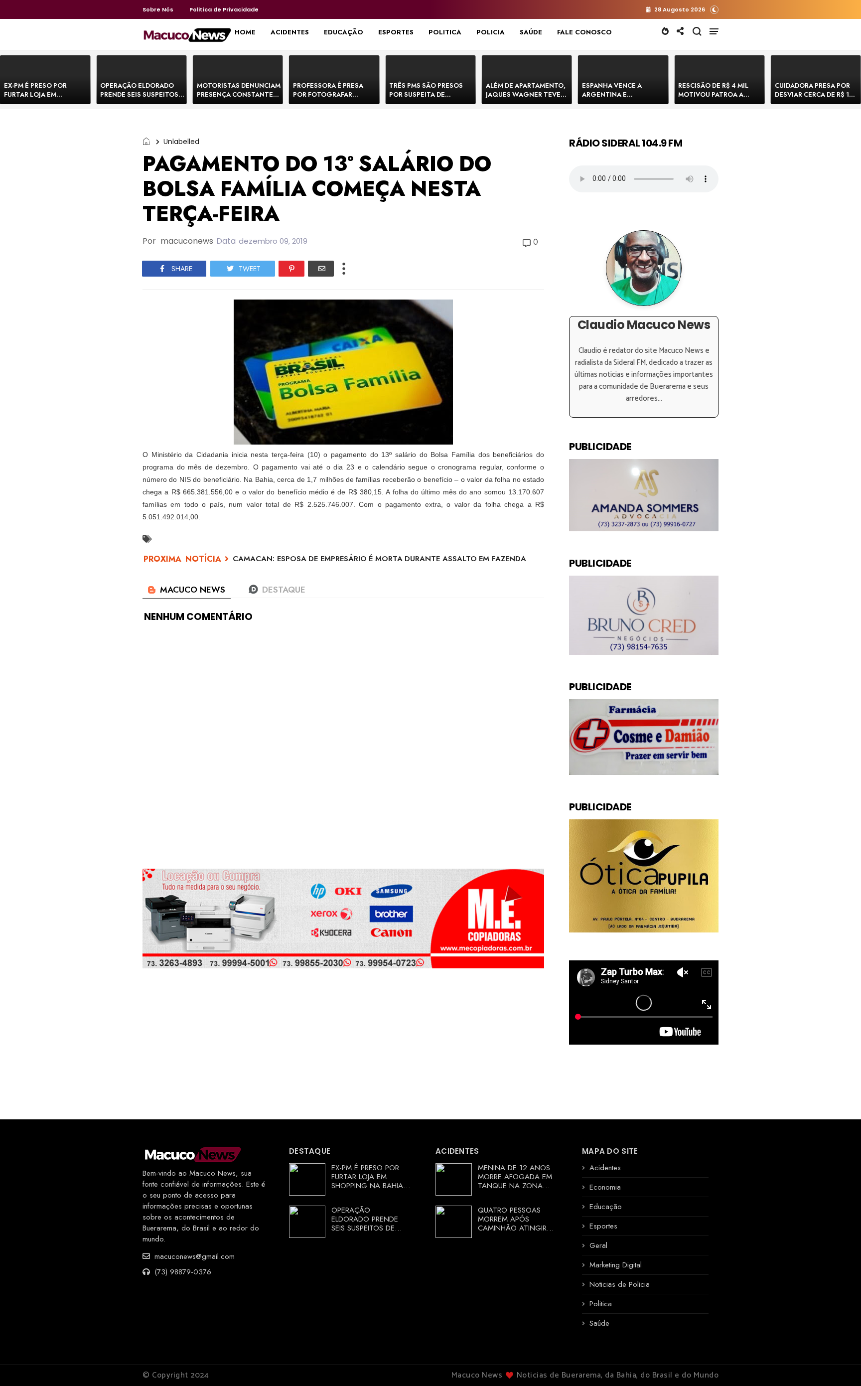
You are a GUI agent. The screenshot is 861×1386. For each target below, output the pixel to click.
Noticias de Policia (619, 1284)
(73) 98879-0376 (181, 1271)
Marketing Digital (615, 1264)
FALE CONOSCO (584, 32)
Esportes (603, 1226)
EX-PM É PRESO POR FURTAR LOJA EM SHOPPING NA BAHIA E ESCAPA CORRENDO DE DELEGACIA (370, 1185)
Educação (605, 1206)
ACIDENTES (290, 32)
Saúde (599, 1323)
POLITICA (445, 32)
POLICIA (490, 32)
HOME (245, 32)
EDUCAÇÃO (343, 32)
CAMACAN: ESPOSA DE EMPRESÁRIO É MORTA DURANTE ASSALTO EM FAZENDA (379, 558)
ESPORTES (396, 32)
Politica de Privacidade (224, 9)
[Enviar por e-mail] (321, 269)
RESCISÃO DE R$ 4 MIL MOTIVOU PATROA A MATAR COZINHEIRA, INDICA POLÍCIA (713, 99)
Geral (598, 1245)
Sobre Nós (158, 9)
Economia (605, 1187)
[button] (714, 9)
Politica (600, 1303)
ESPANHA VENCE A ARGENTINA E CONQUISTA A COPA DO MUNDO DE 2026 (620, 99)
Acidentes (605, 1167)
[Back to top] (836, 1362)
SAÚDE (531, 32)
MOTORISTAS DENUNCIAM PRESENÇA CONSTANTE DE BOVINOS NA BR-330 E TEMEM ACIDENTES (239, 99)
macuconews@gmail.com (193, 1256)
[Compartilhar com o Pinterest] (291, 269)
